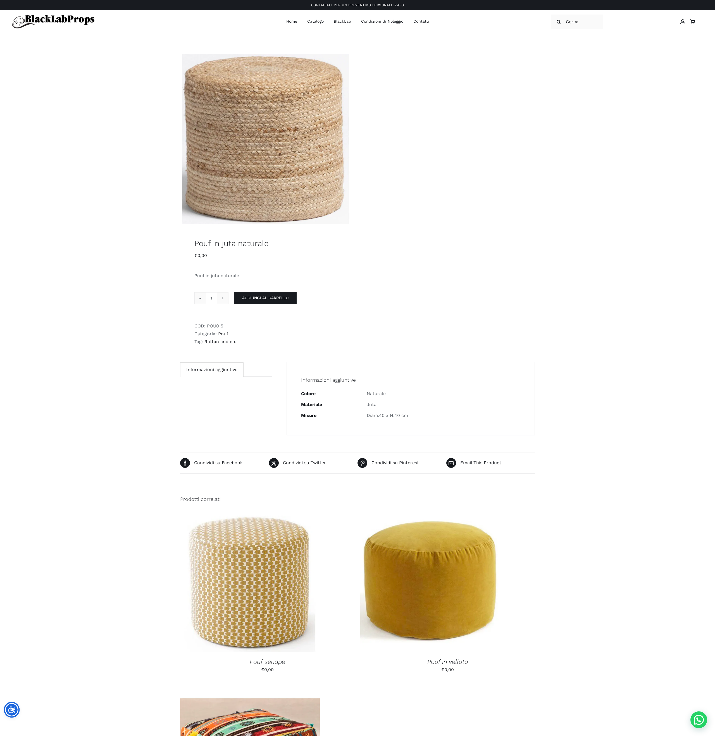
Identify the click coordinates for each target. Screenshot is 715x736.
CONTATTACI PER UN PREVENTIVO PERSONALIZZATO (357, 5)
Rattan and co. (220, 341)
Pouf (223, 333)
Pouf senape (267, 661)
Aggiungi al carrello (265, 298)
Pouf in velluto (447, 661)
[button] (698, 719)
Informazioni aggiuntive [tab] (211, 369)
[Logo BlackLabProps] (53, 15)
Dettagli (280, 583)
